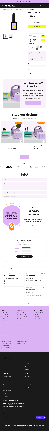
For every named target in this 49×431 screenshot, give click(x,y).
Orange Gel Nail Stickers (6, 322)
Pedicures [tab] (24, 118)
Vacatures (27, 369)
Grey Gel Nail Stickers (5, 318)
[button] (2, 5)
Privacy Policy (6, 393)
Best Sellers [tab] (32, 118)
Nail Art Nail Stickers (21, 322)
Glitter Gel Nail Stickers (22, 320)
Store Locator (6, 396)
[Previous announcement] (2, 1)
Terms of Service (7, 390)
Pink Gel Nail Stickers (5, 329)
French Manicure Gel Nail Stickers (24, 318)
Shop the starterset (33, 102)
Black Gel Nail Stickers (5, 335)
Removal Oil (35, 39)
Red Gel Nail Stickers (5, 326)
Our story (27, 363)
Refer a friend (28, 387)
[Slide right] (27, 153)
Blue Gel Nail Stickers (5, 312)
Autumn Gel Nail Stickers (6, 345)
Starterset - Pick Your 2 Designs (34, 145)
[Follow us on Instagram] (4, 358)
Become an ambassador (8, 384)
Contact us (5, 387)
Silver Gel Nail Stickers (22, 331)
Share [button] (30, 73)
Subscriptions (28, 381)
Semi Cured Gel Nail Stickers (40, 312)
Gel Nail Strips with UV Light (39, 320)
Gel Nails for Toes (21, 343)
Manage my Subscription (30, 384)
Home (4, 9)
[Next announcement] (46, 1)
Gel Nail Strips (37, 316)
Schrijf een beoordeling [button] (24, 256)
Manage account (7, 376)
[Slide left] (21, 153)
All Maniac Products (11, 9)
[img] (7, 273)
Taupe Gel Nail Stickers (6, 331)
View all (24, 156)
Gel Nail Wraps (37, 314)
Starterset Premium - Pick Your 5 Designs (12, 145)
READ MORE (33, 225)
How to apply (28, 357)
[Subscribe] (22, 409)
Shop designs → (32, 43)
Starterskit (27, 379)
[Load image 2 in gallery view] (11, 36)
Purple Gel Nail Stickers (6, 324)
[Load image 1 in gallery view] (6, 36)
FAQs (4, 381)
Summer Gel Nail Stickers (6, 343)
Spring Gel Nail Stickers (6, 341)
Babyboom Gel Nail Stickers (23, 312)
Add (43, 35)
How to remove (28, 360)
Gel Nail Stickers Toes (22, 341)
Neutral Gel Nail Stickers (22, 326)
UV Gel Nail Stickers (38, 318)
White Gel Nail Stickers (6, 333)
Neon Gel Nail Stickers (22, 324)
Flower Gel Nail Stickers (22, 314)
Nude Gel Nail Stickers (5, 320)
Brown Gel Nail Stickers (6, 314)
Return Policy (6, 379)
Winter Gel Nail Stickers (6, 347)
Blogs (26, 366)
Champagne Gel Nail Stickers (23, 316)
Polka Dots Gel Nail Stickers (23, 329)
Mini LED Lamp (36, 34)
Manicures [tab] (16, 118)
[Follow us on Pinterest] (7, 358)
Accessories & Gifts (20, 9)
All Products (27, 376)
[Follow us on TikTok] (9, 358)
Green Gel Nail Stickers (6, 316)
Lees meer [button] (6, 283)
